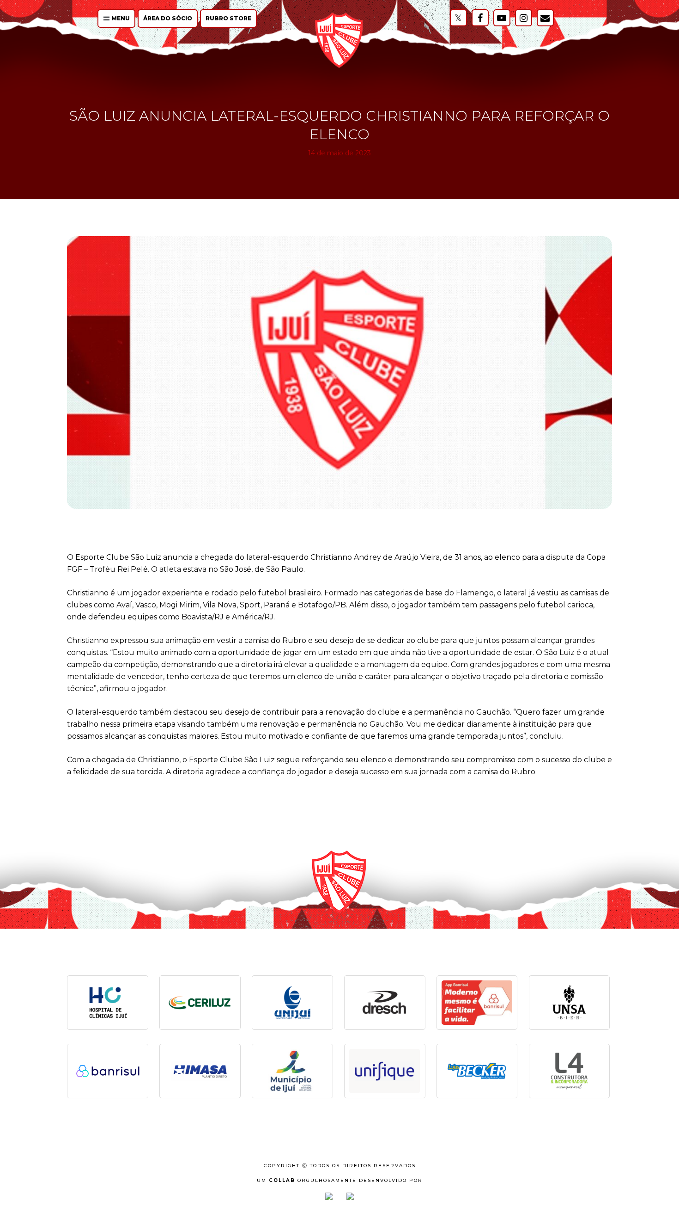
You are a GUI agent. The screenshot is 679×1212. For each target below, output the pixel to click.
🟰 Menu (116, 18)
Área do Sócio (167, 18)
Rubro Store (228, 18)
